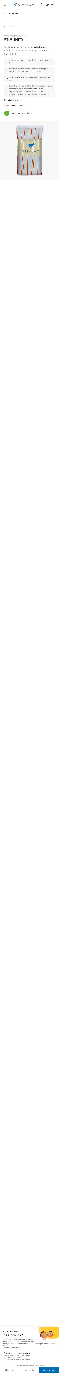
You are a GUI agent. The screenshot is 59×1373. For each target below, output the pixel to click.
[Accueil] (24, 5)
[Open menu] (5, 4)
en (52, 9)
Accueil (5, 13)
